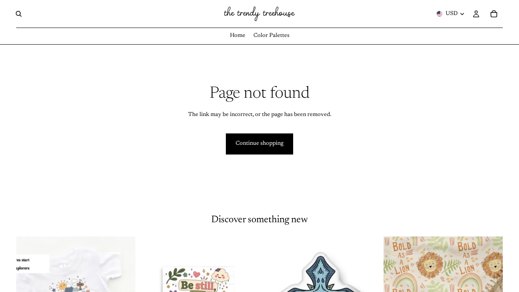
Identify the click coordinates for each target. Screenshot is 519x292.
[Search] (19, 14)
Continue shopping (259, 143)
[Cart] (494, 14)
